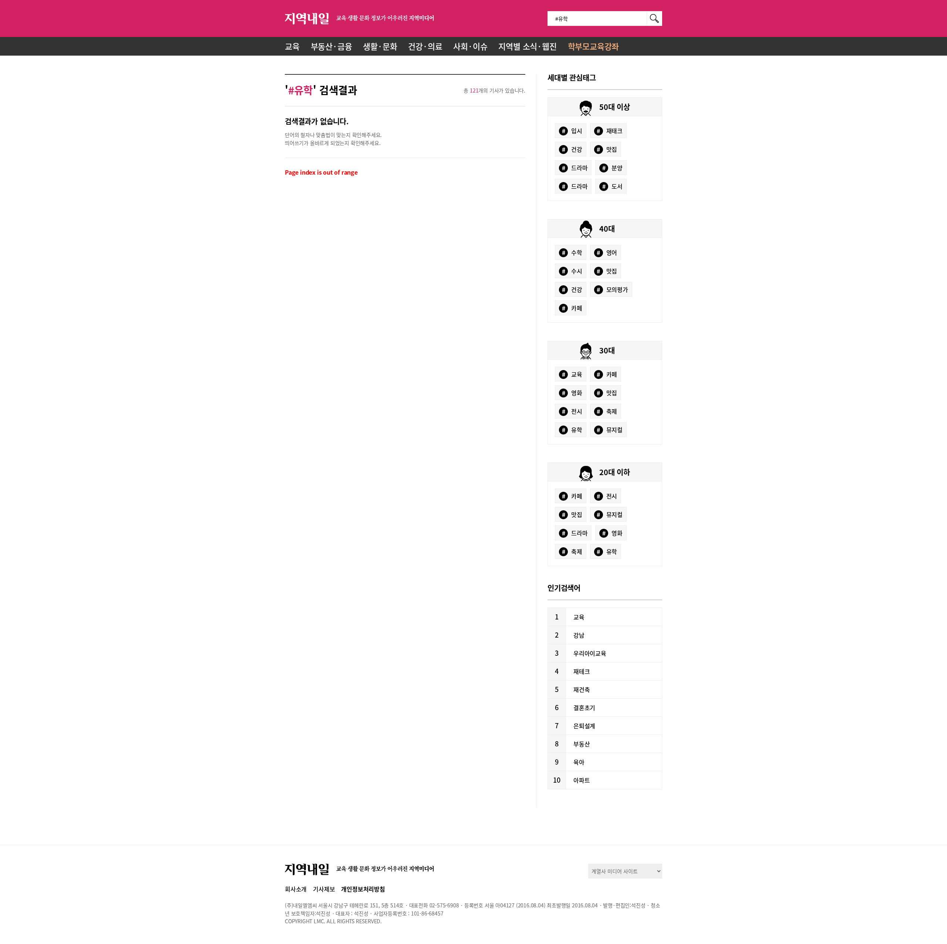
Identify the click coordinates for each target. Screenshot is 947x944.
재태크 (610, 130)
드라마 (575, 167)
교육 (292, 46)
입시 (572, 130)
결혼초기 (584, 707)
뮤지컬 (610, 429)
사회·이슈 (470, 46)
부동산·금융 (331, 46)
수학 (572, 252)
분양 (612, 167)
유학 (572, 429)
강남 (578, 635)
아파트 (581, 780)
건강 (572, 149)
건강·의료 (425, 46)
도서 (612, 186)
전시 (572, 411)
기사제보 (324, 888)
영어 (607, 252)
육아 (578, 761)
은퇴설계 (584, 725)
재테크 (581, 671)
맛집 (607, 149)
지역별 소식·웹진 (527, 46)
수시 (572, 270)
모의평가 (612, 289)
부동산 (581, 743)
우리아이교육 (589, 653)
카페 (572, 307)
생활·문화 (380, 46)
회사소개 (296, 888)
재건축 (581, 689)
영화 (572, 392)
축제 (607, 411)
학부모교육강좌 (593, 46)
